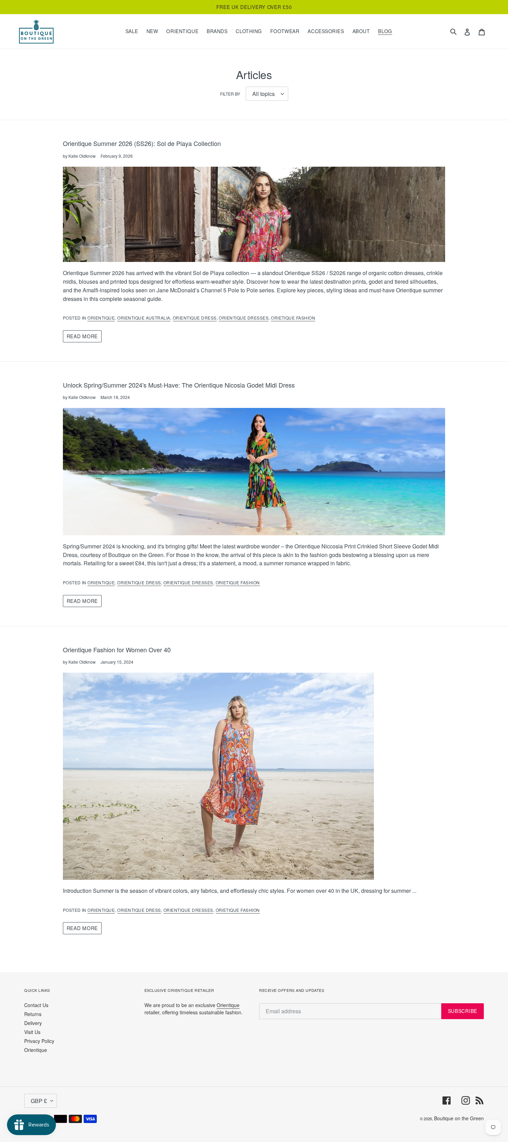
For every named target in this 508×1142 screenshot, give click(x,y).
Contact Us (36, 1005)
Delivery (33, 1022)
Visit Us (32, 1031)
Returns (32, 1014)
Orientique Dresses (244, 318)
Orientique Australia (143, 318)
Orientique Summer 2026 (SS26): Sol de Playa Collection (142, 143)
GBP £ (39, 1101)
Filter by (230, 94)
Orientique (101, 318)
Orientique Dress (195, 318)
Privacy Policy (39, 1040)
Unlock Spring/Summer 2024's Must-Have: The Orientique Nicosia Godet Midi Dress (179, 384)
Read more (82, 336)
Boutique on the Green (459, 1118)
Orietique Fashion (293, 318)
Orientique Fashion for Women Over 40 (117, 649)
